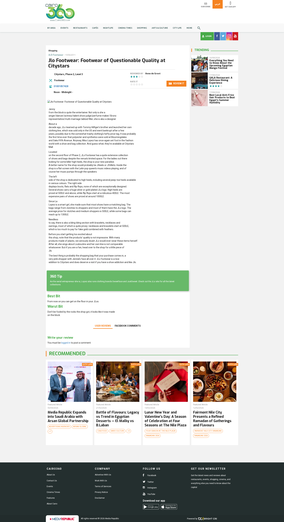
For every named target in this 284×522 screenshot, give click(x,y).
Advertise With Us (103, 475)
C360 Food (102, 431)
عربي (217, 3)
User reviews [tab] (103, 325)
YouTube (151, 494)
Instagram (152, 488)
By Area (51, 28)
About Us (51, 475)
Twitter (150, 482)
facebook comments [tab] (128, 325)
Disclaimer (100, 498)
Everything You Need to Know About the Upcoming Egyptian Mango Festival (221, 64)
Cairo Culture (117, 431)
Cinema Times (125, 28)
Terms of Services (103, 486)
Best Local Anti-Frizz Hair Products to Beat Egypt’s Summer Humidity (222, 99)
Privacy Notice (101, 492)
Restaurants (80, 28)
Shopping (142, 28)
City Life (177, 28)
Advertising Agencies (59, 427)
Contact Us (52, 481)
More (189, 28)
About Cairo (52, 504)
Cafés (95, 28)
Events (64, 28)
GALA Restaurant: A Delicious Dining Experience (220, 80)
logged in (66, 342)
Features (51, 498)
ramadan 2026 (152, 436)
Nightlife (108, 28)
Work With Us (101, 481)
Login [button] (208, 36)
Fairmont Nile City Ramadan (208, 431)
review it (178, 83)
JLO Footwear (55, 55)
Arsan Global (79, 427)
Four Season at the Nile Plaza (160, 431)
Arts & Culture (160, 28)
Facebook (151, 475)
